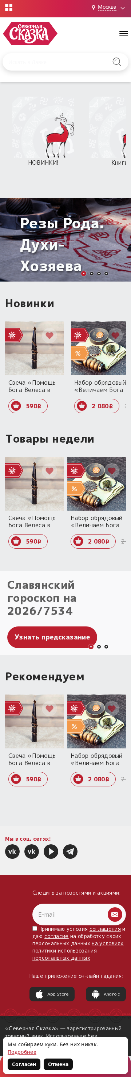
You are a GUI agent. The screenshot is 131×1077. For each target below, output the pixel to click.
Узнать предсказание (52, 637)
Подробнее (22, 1051)
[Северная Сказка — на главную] (30, 33)
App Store (58, 994)
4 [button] (106, 273)
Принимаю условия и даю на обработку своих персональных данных (79, 943)
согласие (56, 936)
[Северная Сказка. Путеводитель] (31, 851)
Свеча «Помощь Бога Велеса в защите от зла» (32, 386)
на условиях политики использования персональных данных (78, 950)
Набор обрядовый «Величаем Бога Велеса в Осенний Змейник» (100, 386)
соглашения (105, 928)
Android (112, 994)
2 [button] (92, 273)
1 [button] (83, 273)
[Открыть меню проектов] (8, 7)
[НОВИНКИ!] (43, 127)
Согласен (24, 1064)
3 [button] (99, 273)
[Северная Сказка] (12, 851)
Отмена (58, 1064)
